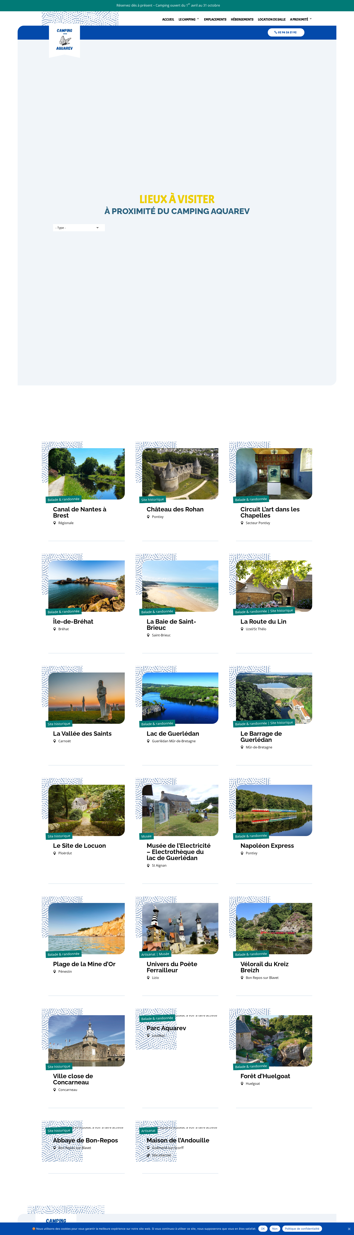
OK (263, 1228)
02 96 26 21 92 (287, 32)
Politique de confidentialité (302, 1228)
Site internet (161, 1155)
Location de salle (272, 19)
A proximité (299, 19)
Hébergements (242, 19)
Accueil (168, 19)
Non (275, 1228)
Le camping (187, 19)
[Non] (349, 1229)
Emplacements (215, 19)
